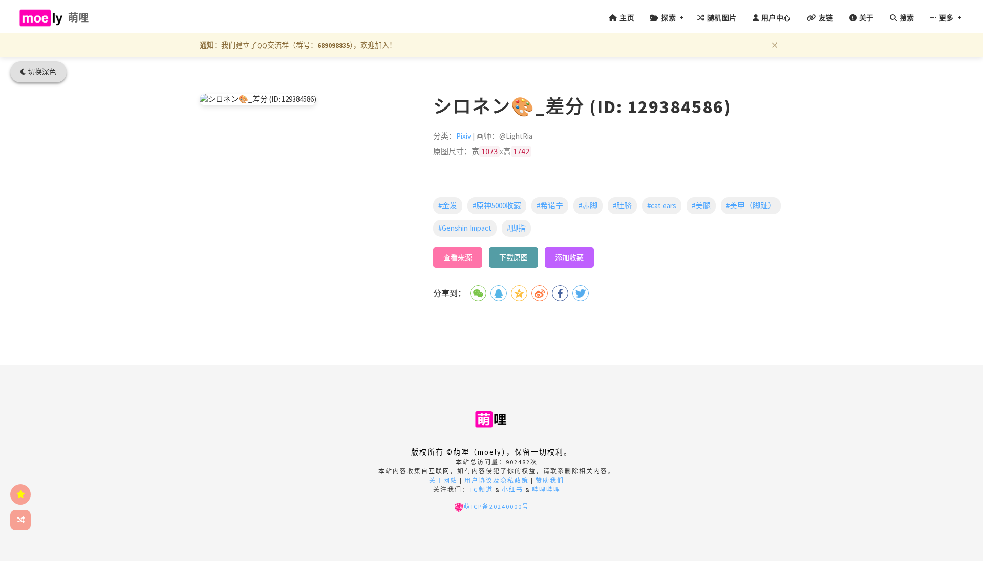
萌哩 (78, 17)
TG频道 (481, 489)
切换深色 (41, 71)
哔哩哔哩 (546, 489)
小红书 (512, 489)
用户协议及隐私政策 (496, 480)
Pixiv (463, 136)
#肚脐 (622, 205)
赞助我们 (550, 480)
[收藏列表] (20, 494)
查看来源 (457, 257)
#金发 (447, 205)
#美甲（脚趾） (751, 205)
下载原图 (513, 257)
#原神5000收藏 (497, 205)
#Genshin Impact (465, 228)
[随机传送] (20, 520)
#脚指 (516, 228)
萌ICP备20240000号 (496, 506)
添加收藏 (569, 257)
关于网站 (443, 480)
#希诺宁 (550, 205)
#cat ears (661, 205)
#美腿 (701, 205)
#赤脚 (588, 205)
